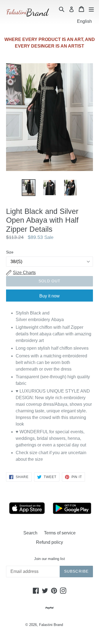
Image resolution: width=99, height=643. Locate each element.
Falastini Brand (51, 625)
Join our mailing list (49, 559)
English (84, 21)
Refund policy (49, 542)
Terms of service (60, 533)
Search (30, 533)
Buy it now (49, 296)
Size (9, 252)
